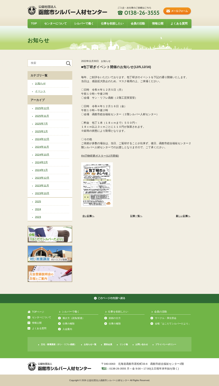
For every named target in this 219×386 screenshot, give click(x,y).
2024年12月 (42, 139)
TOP (34, 23)
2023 (38, 216)
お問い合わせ (141, 344)
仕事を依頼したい (112, 23)
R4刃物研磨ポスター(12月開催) (100, 155)
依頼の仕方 (115, 318)
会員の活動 (138, 23)
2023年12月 (42, 177)
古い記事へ (88, 216)
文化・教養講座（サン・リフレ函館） (58, 344)
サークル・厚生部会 (165, 318)
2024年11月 (42, 146)
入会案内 (67, 329)
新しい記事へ (183, 216)
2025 (38, 201)
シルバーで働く (84, 23)
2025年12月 (42, 108)
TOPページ (38, 312)
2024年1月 (41, 170)
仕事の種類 (68, 323)
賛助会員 (108, 344)
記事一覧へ (136, 216)
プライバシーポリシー (165, 344)
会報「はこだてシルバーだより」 (173, 323)
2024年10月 (42, 154)
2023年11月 (42, 185)
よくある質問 (179, 23)
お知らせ (40, 83)
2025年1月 (41, 131)
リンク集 (124, 344)
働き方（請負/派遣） (74, 318)
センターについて (55, 23)
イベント (40, 91)
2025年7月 (41, 123)
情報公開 (157, 23)
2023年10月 (42, 193)
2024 (38, 209)
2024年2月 (41, 162)
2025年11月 (42, 115)
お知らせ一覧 (90, 344)
